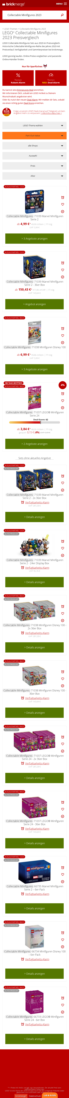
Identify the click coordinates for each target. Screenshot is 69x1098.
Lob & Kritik (50, 1095)
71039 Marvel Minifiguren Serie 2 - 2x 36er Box (43, 496)
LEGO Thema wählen (33, 125)
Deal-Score (29, 103)
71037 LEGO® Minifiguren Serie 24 (47, 414)
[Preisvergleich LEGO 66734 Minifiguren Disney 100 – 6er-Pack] (34, 937)
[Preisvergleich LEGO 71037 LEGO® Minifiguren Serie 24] (34, 398)
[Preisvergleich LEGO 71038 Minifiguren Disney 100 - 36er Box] (34, 676)
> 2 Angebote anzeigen (34, 444)
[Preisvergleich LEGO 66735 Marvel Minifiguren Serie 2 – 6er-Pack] (34, 872)
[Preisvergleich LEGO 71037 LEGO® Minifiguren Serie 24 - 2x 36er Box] (34, 741)
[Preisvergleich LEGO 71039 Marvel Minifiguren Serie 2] (34, 202)
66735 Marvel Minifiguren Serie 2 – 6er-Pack (43, 888)
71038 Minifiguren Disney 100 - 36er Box (47, 692)
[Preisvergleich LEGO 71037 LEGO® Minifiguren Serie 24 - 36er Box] (34, 806)
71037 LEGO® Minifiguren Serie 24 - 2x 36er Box (43, 757)
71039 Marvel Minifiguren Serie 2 (46, 217)
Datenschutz (35, 1095)
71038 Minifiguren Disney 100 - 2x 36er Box (47, 626)
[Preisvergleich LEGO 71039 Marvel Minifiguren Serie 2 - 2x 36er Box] (34, 480)
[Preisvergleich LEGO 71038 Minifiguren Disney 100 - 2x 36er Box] (34, 610)
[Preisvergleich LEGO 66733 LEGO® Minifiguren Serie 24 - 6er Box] (34, 1002)
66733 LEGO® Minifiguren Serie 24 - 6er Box (44, 1018)
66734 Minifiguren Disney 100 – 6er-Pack (47, 953)
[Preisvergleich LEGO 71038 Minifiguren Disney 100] (34, 333)
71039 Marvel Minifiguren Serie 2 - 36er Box (43, 283)
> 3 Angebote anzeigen (34, 238)
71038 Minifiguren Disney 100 (49, 347)
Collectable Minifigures (20, 216)
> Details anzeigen (34, 517)
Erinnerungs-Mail (25, 89)
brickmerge (20, 1095)
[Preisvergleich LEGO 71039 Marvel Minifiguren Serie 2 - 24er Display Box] (34, 545)
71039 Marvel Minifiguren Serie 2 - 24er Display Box (41, 561)
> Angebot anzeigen (34, 304)
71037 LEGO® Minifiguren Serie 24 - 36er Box (44, 822)
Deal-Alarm (32, 99)
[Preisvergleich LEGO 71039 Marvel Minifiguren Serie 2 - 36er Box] (34, 267)
